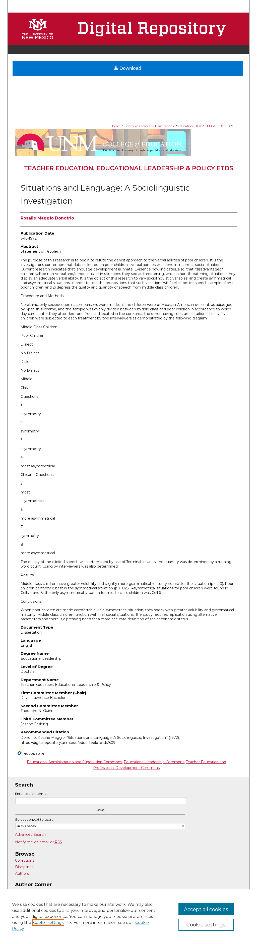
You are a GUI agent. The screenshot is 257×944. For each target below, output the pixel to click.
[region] (128, 916)
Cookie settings (48, 922)
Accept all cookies (206, 909)
